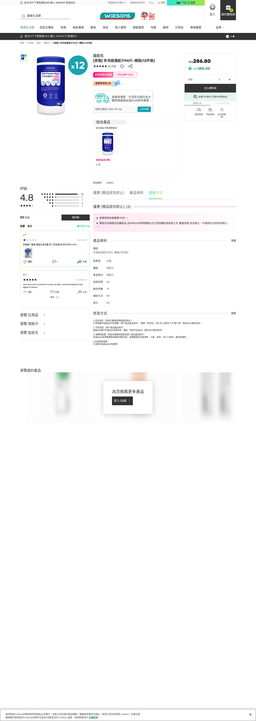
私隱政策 (93, 717)
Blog (151, 3)
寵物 (165, 27)
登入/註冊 (120, 400)
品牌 (218, 27)
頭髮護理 (138, 27)
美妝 (105, 27)
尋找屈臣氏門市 (137, 3)
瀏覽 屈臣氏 (29, 333)
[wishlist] (122, 66)
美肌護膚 (78, 27)
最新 (29, 226)
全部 (22, 226)
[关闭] (250, 714)
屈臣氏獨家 (47, 27)
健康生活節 (27, 27)
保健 (63, 27)
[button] (228, 10)
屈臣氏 (98, 56)
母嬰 (153, 27)
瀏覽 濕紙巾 (29, 324)
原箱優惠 (195, 27)
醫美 (93, 27)
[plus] (229, 79)
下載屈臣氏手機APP (116, 3)
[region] (128, 715)
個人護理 (120, 27)
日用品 (179, 27)
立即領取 (144, 109)
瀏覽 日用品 (29, 315)
